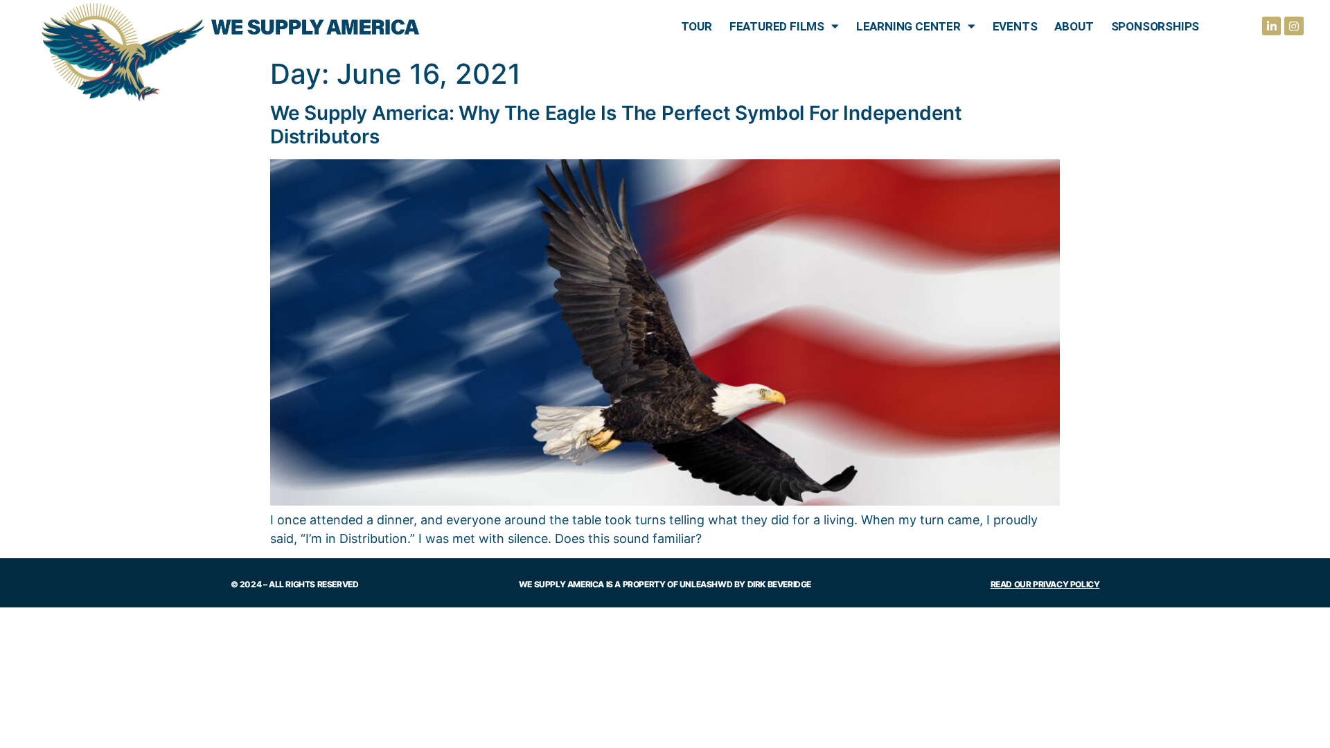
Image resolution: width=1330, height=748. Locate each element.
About (1073, 26)
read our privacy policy (1045, 584)
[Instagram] (1293, 26)
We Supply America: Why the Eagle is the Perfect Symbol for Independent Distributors (616, 124)
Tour (696, 26)
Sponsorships (1155, 26)
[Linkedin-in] (1271, 26)
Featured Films (776, 26)
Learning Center (908, 26)
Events (1015, 26)
